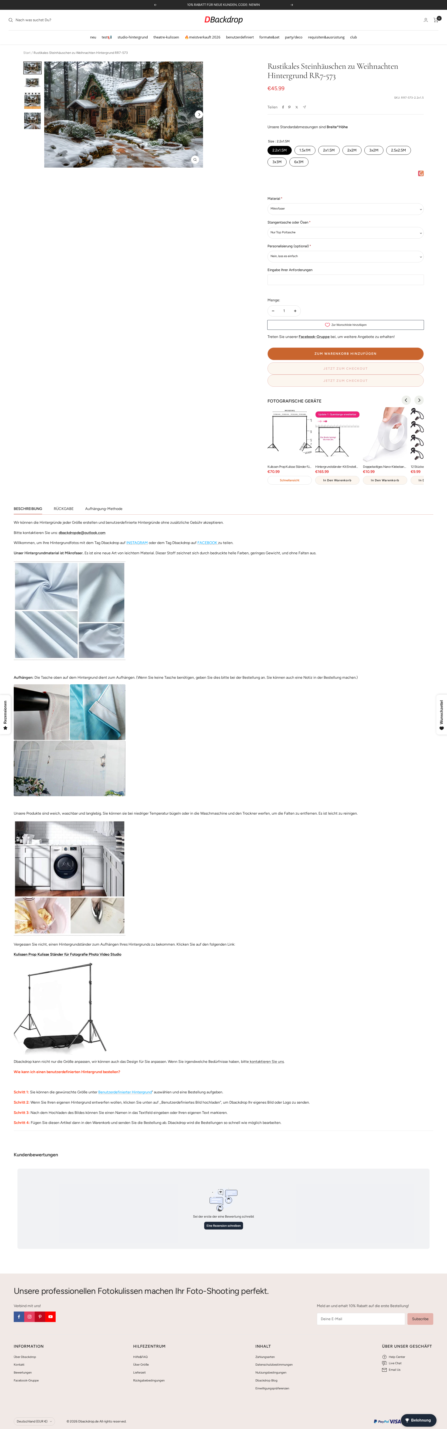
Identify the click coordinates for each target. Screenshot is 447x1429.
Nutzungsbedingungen (270, 1372)
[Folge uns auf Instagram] (29, 1317)
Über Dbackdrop (25, 1357)
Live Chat (395, 1363)
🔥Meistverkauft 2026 (202, 37)
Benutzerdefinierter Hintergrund (125, 1092)
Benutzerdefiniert (240, 37)
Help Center (397, 1357)
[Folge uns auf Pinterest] (40, 1317)
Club (353, 37)
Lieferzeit (139, 1372)
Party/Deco (293, 37)
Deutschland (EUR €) (32, 1421)
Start (26, 53)
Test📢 (107, 37)
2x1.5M (329, 150)
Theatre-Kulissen (166, 37)
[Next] (199, 114)
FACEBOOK (207, 543)
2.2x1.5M (279, 150)
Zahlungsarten (265, 1357)
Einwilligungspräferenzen (272, 1388)
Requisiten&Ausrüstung (326, 37)
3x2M (374, 150)
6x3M (299, 162)
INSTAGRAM (137, 543)
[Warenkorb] (435, 20)
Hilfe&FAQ (140, 1357)
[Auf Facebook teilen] (283, 107)
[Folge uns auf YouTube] (50, 1317)
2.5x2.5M (398, 150)
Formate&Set (269, 37)
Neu (93, 37)
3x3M (277, 162)
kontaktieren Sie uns (266, 1061)
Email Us (394, 1369)
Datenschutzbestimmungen (274, 1364)
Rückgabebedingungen (149, 1380)
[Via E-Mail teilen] (304, 107)
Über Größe (141, 1364)
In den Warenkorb (337, 480)
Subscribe (420, 1319)
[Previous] (406, 400)
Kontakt (19, 1364)
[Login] (426, 20)
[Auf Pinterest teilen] (289, 107)
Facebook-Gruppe (26, 1380)
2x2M (352, 150)
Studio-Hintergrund (133, 37)
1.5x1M (305, 150)
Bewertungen (23, 1372)
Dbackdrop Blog (266, 1380)
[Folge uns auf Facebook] (19, 1317)
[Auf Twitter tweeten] (297, 107)
